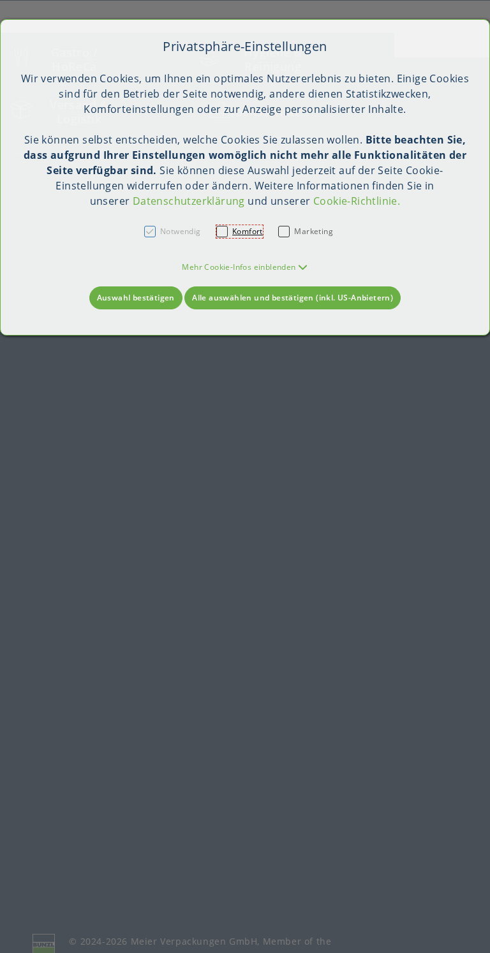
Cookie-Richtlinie (355, 201)
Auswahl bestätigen (136, 297)
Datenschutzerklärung (189, 201)
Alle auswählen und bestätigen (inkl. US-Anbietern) (292, 297)
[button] (245, 267)
